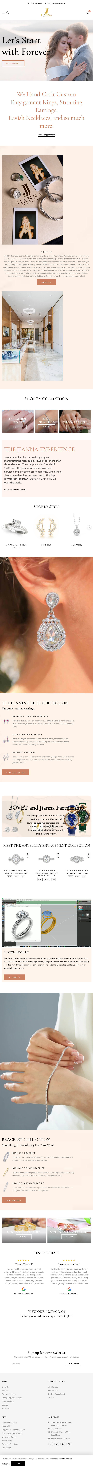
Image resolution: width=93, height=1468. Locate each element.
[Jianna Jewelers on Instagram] (68, 1444)
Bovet (78, 545)
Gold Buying (6, 1448)
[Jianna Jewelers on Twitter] (56, 1444)
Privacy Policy (7, 1440)
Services (51, 1397)
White (10, 877)
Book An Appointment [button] (46, 135)
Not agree (5, 1464)
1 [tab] (44, 75)
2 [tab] (48, 75)
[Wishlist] (27, 853)
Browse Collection (13, 63)
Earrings (17, 545)
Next (89, 527)
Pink (23, 877)
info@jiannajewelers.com (56, 3)
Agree (18, 1464)
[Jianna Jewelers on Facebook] (50, 1444)
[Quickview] (27, 857)
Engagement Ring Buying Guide (13, 1430)
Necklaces (5, 1409)
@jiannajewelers (36, 1316)
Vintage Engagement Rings (12, 1398)
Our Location (53, 1390)
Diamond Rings (7, 1401)
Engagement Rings (9, 1394)
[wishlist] (88, 13)
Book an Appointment (56, 1394)
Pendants (47, 545)
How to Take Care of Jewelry (12, 1433)
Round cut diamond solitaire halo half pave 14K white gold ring (46, 873)
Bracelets (5, 1387)
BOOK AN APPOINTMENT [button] (15, 489)
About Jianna (53, 1387)
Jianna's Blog (6, 1426)
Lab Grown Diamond (9, 1437)
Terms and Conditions (10, 1444)
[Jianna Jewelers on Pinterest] (62, 1444)
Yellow (17, 877)
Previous (3, 527)
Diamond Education (9, 1422)
